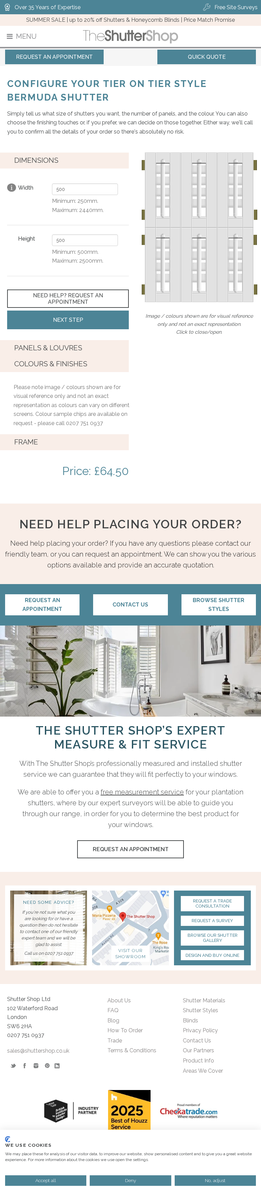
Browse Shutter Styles (218, 604)
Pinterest (47, 1065)
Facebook (24, 1065)
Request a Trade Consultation (212, 903)
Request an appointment (42, 604)
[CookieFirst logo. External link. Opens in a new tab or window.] (7, 1139)
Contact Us (130, 604)
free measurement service (142, 792)
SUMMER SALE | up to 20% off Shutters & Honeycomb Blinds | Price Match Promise (130, 20)
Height (26, 238)
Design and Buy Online (212, 955)
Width (25, 187)
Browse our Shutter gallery (213, 938)
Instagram (35, 1065)
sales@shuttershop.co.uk (38, 1051)
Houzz (58, 1065)
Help (11, 187)
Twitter (13, 1065)
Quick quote (207, 57)
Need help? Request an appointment (68, 298)
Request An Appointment (54, 57)
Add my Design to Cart (72, 494)
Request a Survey (212, 920)
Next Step (68, 320)
